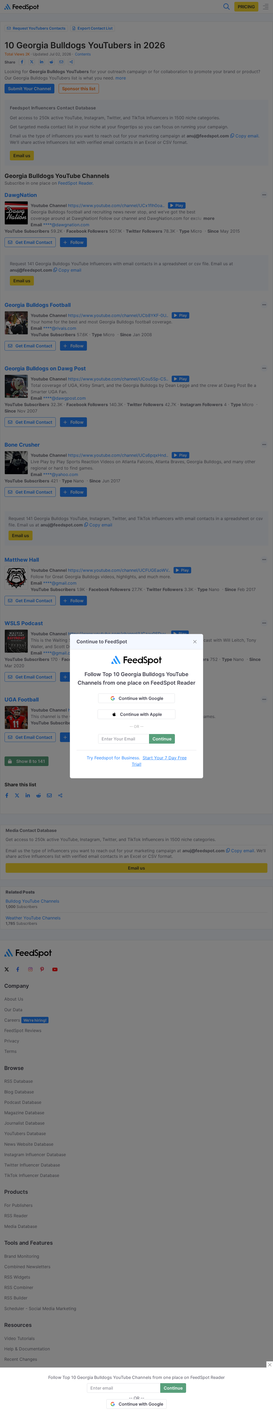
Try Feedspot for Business (113, 757)
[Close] (195, 641)
